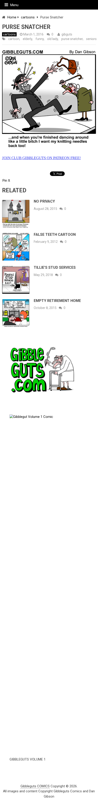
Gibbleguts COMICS (35, 786)
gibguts (67, 34)
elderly (27, 39)
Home (11, 17)
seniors (91, 39)
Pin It (6, 180)
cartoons (28, 17)
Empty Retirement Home (57, 301)
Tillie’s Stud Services (55, 267)
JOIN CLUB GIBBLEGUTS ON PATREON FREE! (41, 158)
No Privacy (44, 201)
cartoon (13, 39)
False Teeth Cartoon (55, 234)
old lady (52, 39)
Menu (14, 5)
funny (40, 39)
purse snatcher (72, 39)
